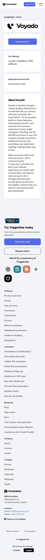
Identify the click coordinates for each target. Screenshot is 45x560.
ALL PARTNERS (9, 17)
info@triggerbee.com (19, 511)
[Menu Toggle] (41, 4)
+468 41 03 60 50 (17, 514)
